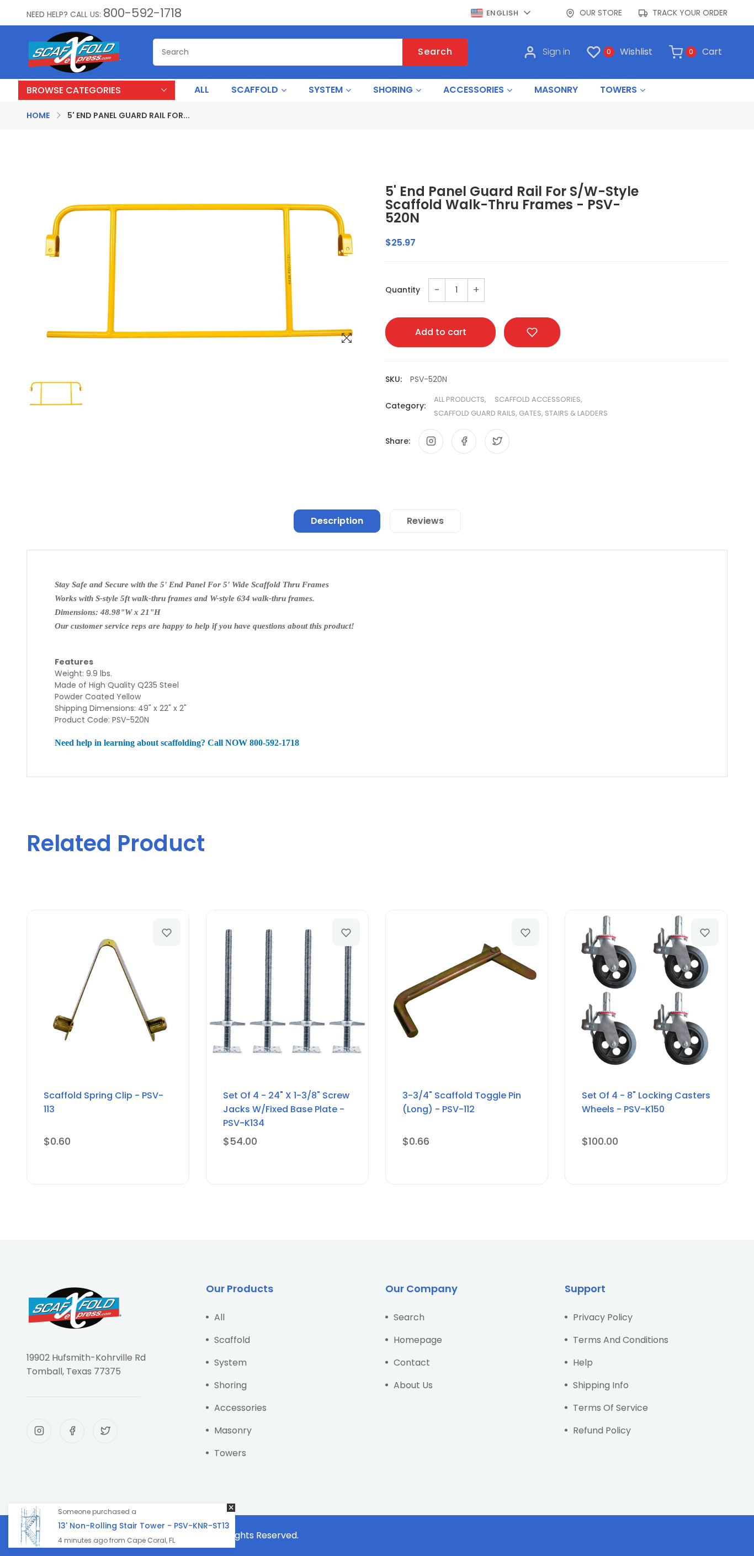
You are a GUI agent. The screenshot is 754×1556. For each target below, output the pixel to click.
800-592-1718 (142, 13)
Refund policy (602, 1430)
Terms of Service (610, 1407)
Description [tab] (337, 520)
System (230, 1362)
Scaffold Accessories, (538, 399)
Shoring (230, 1385)
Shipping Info (601, 1385)
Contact (412, 1362)
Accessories (240, 1407)
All (219, 1317)
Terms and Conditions (620, 1340)
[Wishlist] (166, 932)
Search (435, 51)
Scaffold (232, 1340)
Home (38, 115)
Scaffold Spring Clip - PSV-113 (103, 1102)
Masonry (233, 1430)
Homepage (418, 1340)
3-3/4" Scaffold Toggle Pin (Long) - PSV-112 (461, 1102)
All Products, (460, 399)
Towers (230, 1453)
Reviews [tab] (425, 520)
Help (583, 1362)
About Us (413, 1385)
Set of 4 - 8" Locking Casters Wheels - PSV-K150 (646, 1102)
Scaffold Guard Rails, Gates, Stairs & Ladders (521, 413)
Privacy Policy (603, 1317)
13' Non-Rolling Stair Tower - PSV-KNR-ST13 (144, 1525)
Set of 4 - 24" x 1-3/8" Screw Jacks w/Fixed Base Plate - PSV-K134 (286, 1109)
